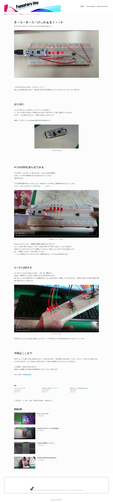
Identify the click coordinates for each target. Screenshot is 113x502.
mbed (33, 26)
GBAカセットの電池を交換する (79, 388)
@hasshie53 (27, 374)
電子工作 (25, 26)
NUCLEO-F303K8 (40, 26)
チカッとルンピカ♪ (19, 388)
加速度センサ (48, 26)
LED (31, 26)
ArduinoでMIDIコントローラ (50, 388)
